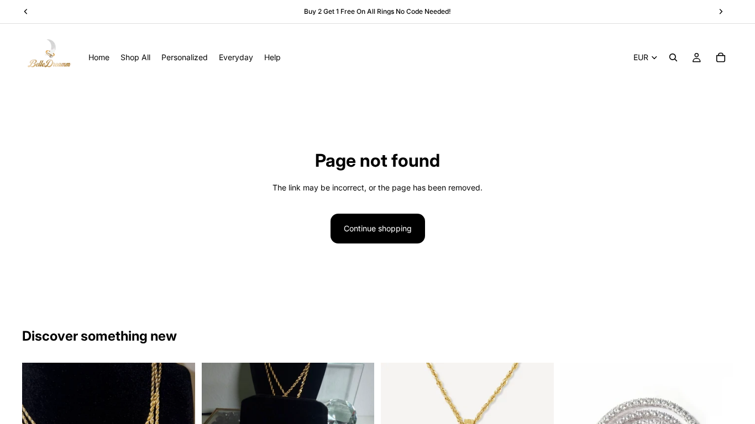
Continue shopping (378, 228)
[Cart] (721, 57)
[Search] (673, 57)
